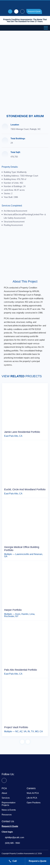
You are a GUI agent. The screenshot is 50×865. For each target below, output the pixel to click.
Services (6, 798)
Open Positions (34, 802)
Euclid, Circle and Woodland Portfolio (25, 489)
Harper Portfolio (13, 610)
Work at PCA (33, 793)
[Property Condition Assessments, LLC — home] (25, 4)
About (4, 793)
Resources (7, 814)
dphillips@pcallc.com (14, 837)
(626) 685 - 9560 (12, 843)
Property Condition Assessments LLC (23, 854)
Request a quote (34, 11)
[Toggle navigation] (46, 28)
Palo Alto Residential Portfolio (20, 669)
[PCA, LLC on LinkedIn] (4, 780)
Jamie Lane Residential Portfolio (22, 432)
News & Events (9, 810)
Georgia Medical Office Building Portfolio (21, 549)
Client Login (22, 11)
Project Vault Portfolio (16, 727)
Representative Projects (8, 803)
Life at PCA (32, 798)
